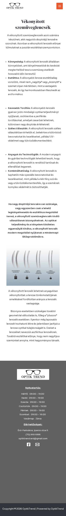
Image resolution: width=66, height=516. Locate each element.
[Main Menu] (59, 6)
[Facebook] (29, 444)
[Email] (37, 444)
